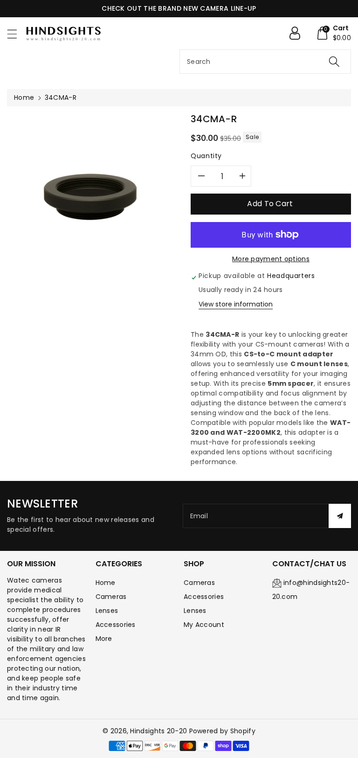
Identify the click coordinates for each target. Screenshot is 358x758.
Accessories (116, 624)
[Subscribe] (340, 516)
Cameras (111, 596)
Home (24, 97)
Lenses (107, 610)
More (104, 638)
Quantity (206, 155)
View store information (236, 304)
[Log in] (298, 33)
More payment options (271, 259)
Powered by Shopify (222, 731)
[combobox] (265, 61)
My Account (204, 624)
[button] (16, 34)
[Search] (334, 61)
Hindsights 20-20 (158, 731)
